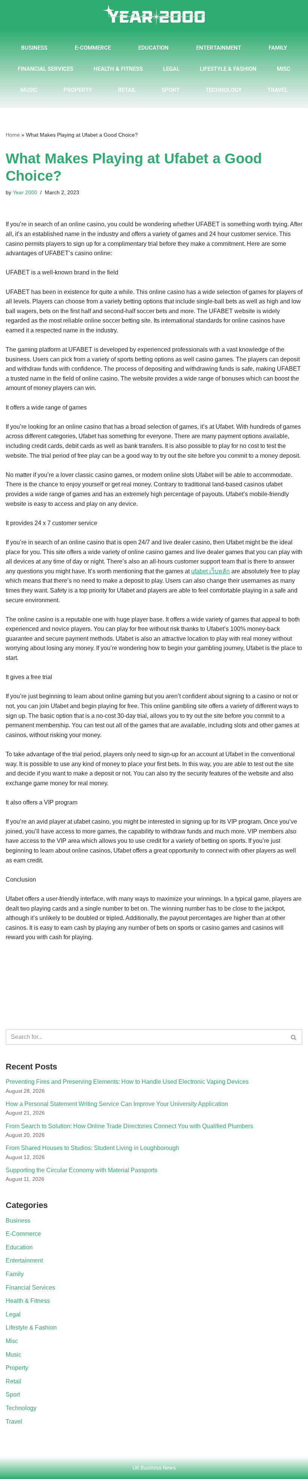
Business (34, 47)
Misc (283, 68)
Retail (127, 90)
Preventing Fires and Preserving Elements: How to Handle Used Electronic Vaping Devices (127, 1081)
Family (278, 47)
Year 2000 (25, 192)
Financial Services (45, 68)
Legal (171, 68)
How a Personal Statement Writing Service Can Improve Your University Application (117, 1104)
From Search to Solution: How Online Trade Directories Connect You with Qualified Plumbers (129, 1126)
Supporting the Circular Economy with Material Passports (81, 1170)
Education (153, 47)
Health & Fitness (118, 68)
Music (29, 90)
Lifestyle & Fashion (228, 68)
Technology (223, 90)
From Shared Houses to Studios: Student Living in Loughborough (92, 1148)
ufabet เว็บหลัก (210, 571)
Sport (171, 90)
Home (13, 135)
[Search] (293, 1037)
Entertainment (218, 47)
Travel (277, 90)
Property (77, 90)
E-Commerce (93, 47)
